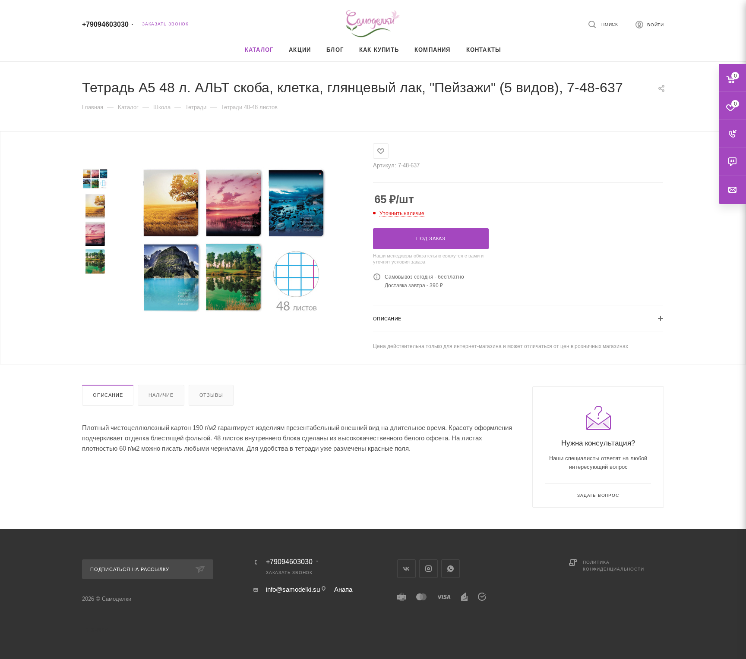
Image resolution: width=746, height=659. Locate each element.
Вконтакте (406, 568)
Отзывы (211, 395)
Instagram (428, 568)
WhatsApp (450, 568)
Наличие (161, 395)
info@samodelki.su (293, 589)
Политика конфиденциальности (613, 565)
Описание (108, 395)
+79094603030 (105, 24)
